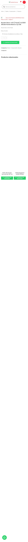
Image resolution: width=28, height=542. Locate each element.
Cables (2, 522)
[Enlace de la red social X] (9, 51)
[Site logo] (13, 2)
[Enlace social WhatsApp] (13, 51)
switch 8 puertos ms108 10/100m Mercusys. (19, 174)
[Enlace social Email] (11, 51)
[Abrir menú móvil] (1, 2)
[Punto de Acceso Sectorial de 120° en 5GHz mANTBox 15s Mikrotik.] (7, 115)
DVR (2, 528)
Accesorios (3, 520)
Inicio (2, 11)
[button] (13, 42)
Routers (19, 11)
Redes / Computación (11, 11)
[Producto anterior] (2, 14)
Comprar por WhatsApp (10, 42)
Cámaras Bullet (4, 525)
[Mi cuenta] (24, 2)
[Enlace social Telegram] (15, 51)
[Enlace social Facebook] (7, 51)
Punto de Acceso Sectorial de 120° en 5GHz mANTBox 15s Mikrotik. (7, 175)
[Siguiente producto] (5, 14)
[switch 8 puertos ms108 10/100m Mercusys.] (20, 115)
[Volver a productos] (4, 14)
